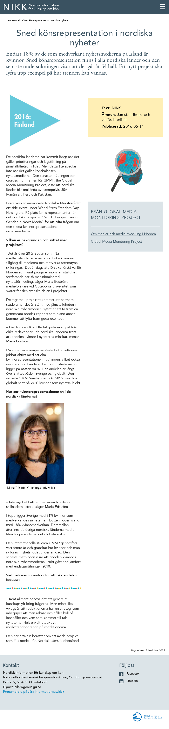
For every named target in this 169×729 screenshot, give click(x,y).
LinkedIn (132, 681)
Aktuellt (17, 20)
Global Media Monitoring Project (116, 241)
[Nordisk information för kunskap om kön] (31, 7)
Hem (9, 20)
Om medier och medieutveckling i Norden (123, 234)
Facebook (133, 674)
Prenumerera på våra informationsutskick (33, 691)
